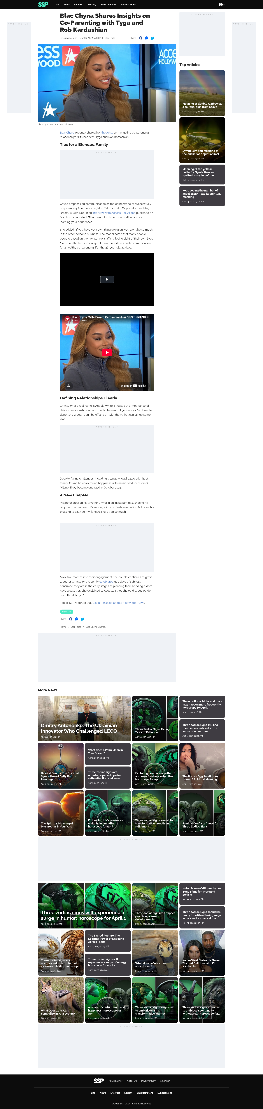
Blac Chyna (67, 132)
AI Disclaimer (115, 1080)
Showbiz (78, 4)
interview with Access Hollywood (114, 212)
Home (63, 627)
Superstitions (128, 4)
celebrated (106, 581)
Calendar (165, 1080)
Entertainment (109, 4)
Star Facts (110, 38)
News (66, 4)
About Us (132, 1080)
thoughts (107, 132)
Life (57, 4)
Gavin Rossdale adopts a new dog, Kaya (118, 602)
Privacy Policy (148, 1080)
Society (92, 4)
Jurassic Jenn (70, 38)
